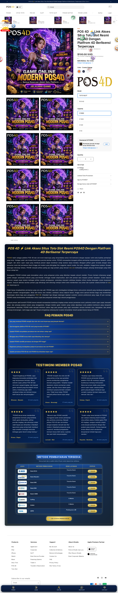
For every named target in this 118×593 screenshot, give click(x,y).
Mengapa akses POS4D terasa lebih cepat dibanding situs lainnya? (30, 336)
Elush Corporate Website (76, 556)
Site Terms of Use (55, 566)
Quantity (80, 155)
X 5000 (81, 113)
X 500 (81, 125)
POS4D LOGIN (82, 13)
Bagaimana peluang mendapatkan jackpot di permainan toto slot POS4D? (32, 346)
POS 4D (32, 13)
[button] (8, 13)
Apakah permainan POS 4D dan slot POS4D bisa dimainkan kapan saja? (31, 351)
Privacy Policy (53, 562)
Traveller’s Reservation (37, 566)
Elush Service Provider (37, 556)
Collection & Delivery (56, 550)
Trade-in (33, 562)
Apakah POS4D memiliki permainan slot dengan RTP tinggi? (28, 341)
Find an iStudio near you (76, 550)
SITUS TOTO (20, 13)
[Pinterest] (84, 192)
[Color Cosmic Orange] (79, 71)
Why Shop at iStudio (75, 553)
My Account (53, 546)
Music (13, 559)
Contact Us (53, 556)
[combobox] (65, 7)
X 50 (80, 131)
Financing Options (36, 559)
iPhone (13, 553)
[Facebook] (78, 192)
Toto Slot (14, 569)
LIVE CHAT (104, 590)
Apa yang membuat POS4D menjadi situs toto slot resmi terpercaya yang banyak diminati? (37, 321)
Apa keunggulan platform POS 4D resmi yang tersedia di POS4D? (29, 326)
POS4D (8, 13)
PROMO (13, 590)
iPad (12, 550)
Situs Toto (14, 562)
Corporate (33, 550)
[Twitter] (81, 192)
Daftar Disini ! (85, 1)
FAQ (50, 559)
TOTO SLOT (53, 13)
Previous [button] (7, 1)
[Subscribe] (38, 583)
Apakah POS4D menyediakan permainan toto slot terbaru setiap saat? (31, 331)
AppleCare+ (34, 546)
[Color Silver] (87, 71)
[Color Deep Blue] (83, 71)
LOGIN (36, 590)
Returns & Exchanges (56, 553)
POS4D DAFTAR (68, 13)
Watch (13, 556)
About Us (71, 546)
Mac (12, 546)
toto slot (72, 268)
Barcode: (90, 49)
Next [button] (111, 1)
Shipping (87, 56)
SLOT (42, 13)
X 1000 (81, 119)
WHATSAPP (82, 590)
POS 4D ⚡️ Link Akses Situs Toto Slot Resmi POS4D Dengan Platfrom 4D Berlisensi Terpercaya (59, 1)
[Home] (10, 7)
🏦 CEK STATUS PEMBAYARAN (59, 518)
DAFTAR (59, 590)
